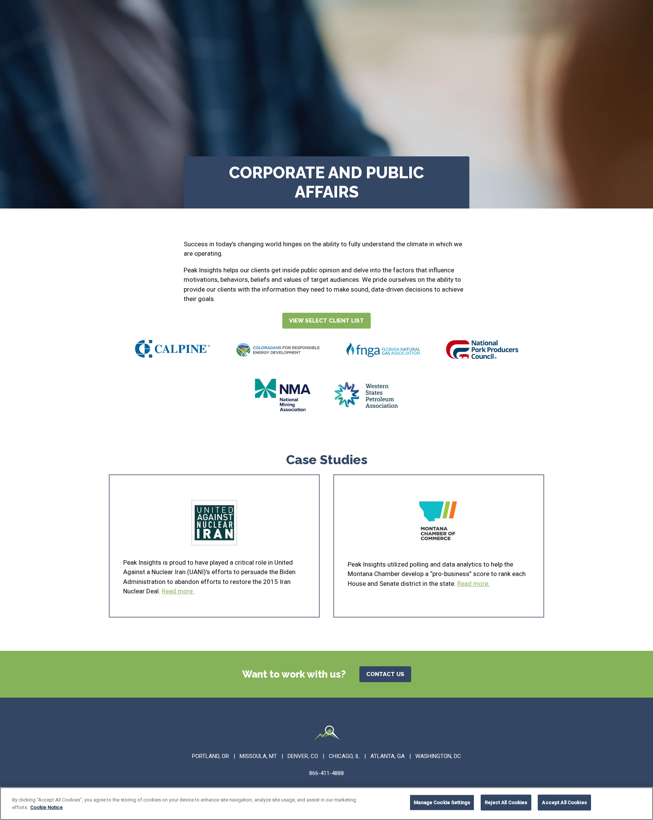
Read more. (178, 591)
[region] (326, 803)
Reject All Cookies (506, 802)
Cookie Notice (46, 807)
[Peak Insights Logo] (327, 734)
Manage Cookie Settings (442, 802)
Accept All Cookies (564, 802)
